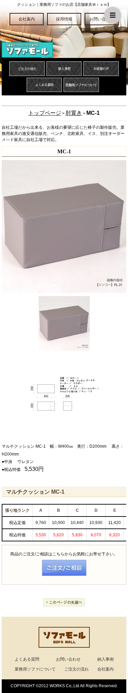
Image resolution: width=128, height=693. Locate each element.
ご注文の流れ (76, 669)
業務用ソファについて (35, 669)
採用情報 (64, 19)
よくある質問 (27, 659)
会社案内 (26, 19)
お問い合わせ (101, 19)
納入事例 (105, 659)
